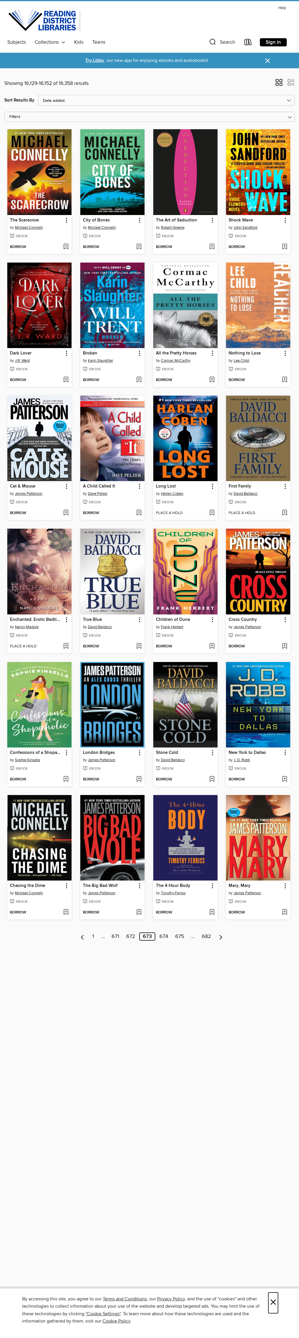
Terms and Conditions (125, 1299)
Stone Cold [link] (167, 752)
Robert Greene (173, 227)
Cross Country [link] (243, 619)
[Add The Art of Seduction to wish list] (211, 247)
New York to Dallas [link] (247, 752)
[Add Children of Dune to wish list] (211, 646)
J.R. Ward (22, 360)
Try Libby (94, 60)
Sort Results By (19, 100)
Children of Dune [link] (173, 619)
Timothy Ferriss (173, 893)
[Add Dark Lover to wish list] (65, 380)
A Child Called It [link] (99, 486)
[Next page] (221, 936)
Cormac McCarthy (175, 360)
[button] (221, 43)
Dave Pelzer (97, 493)
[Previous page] (82, 936)
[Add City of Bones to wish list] (138, 247)
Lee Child (241, 360)
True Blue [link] (92, 619)
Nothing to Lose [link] (245, 353)
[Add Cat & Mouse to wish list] (65, 513)
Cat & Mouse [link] (22, 486)
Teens (98, 42)
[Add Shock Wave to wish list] (284, 247)
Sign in (273, 42)
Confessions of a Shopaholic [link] (36, 752)
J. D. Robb (242, 760)
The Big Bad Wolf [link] (100, 885)
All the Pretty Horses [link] (176, 353)
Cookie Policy (116, 1321)
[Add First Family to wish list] (284, 513)
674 (163, 936)
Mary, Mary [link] (240, 885)
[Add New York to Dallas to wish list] (284, 779)
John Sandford (245, 227)
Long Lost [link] (166, 486)
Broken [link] (90, 353)
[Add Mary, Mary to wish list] (284, 912)
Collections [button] (48, 42)
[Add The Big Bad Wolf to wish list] (138, 912)
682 (206, 936)
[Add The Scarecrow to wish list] (65, 247)
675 (179, 936)
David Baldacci (246, 493)
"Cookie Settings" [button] (103, 1314)
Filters (14, 116)
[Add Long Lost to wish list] (211, 513)
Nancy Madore (27, 627)
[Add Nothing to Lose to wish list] (284, 380)
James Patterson (28, 493)
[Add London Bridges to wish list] (138, 779)
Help (282, 8)
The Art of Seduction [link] (176, 220)
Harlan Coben (172, 493)
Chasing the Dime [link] (27, 885)
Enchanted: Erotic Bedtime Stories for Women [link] (36, 619)
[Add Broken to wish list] (138, 380)
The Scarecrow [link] (24, 220)
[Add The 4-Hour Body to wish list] (211, 912)
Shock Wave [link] (241, 220)
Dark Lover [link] (21, 353)
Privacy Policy (171, 1299)
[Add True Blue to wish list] (138, 646)
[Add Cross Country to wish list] (284, 646)
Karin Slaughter (100, 360)
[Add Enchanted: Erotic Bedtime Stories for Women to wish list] (65, 646)
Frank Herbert (172, 627)
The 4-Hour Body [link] (173, 885)
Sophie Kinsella (27, 760)
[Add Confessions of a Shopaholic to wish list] (65, 779)
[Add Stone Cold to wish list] (211, 779)
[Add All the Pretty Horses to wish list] (211, 380)
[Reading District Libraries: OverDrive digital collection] (44, 20)
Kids (79, 42)
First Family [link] (240, 486)
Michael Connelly (29, 227)
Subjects (16, 42)
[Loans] (248, 43)
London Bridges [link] (99, 752)
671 (115, 936)
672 (130, 936)
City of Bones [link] (96, 220)
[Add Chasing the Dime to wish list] (65, 912)
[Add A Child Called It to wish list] (138, 513)
